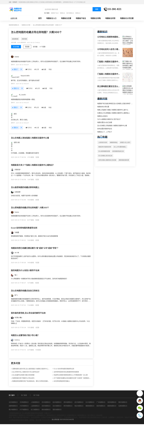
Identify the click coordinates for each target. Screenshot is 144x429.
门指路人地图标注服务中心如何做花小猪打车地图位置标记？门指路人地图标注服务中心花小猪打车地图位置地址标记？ (108, 62)
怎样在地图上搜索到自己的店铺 (107, 160)
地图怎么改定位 (102, 116)
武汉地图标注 (79, 402)
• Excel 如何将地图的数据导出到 (63, 369)
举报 (50, 69)
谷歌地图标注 (40, 415)
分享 (37, 69)
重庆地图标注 (122, 402)
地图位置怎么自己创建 (104, 122)
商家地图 (24, 39)
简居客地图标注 (14, 25)
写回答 (27, 47)
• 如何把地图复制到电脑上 (61, 381)
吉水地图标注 (57, 406)
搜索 (96, 9)
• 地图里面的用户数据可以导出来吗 (22, 378)
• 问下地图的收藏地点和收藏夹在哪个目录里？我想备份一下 (72, 378)
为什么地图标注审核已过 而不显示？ (109, 119)
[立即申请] (140, 393)
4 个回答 (42, 47)
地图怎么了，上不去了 (104, 132)
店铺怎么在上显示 (125, 142)
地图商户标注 (81, 18)
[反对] (21, 69)
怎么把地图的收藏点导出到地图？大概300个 (30, 207)
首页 (40, 18)
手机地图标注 (30, 415)
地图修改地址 (113, 142)
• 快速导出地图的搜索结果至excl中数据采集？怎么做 (70, 375)
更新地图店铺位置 (124, 160)
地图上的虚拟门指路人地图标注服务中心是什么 (112, 110)
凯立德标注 (91, 415)
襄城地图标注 (111, 406)
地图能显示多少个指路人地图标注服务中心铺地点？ (33, 165)
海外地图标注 (70, 13)
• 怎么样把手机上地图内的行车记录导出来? (25, 372)
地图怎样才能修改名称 (104, 147)
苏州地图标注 (46, 402)
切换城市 (14, 2)
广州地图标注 (100, 402)
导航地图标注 (61, 415)
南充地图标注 (46, 409)
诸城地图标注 (89, 406)
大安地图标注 (24, 406)
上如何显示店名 (102, 142)
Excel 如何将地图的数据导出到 (24, 228)
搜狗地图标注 (51, 415)
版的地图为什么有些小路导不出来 (25, 270)
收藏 (44, 69)
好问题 (35, 47)
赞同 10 (16, 88)
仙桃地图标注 (122, 406)
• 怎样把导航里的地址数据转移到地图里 (65, 372)
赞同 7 (16, 69)
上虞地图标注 (35, 406)
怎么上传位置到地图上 (120, 147)
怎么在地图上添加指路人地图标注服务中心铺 (30, 138)
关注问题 (16, 47)
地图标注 (62, 13)
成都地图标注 (13, 406)
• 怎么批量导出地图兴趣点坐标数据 (22, 375)
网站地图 (99, 415)
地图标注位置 (66, 18)
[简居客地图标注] (15, 9)
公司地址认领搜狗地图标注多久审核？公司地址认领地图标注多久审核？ (108, 37)
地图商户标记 (55, 13)
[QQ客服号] (140, 401)
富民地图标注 (57, 409)
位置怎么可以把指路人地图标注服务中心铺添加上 (113, 113)
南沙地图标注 (13, 409)
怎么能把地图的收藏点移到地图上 (25, 187)
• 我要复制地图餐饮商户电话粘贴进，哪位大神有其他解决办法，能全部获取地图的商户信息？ (42, 381)
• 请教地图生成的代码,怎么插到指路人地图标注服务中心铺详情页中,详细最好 (36, 369)
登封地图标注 (100, 406)
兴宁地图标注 (24, 409)
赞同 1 (16, 107)
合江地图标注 (35, 409)
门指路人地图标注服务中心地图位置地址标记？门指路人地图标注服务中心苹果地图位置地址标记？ (108, 74)
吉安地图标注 (46, 406)
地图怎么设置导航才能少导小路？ (25, 335)
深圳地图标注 (111, 402)
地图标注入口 (51, 18)
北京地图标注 (13, 402)
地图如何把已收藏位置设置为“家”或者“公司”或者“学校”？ (35, 248)
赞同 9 (16, 127)
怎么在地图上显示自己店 (105, 155)
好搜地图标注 (71, 415)
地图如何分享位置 (103, 106)
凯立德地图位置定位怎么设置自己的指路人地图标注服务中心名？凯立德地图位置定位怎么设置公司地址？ (108, 86)
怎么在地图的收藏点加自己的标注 (25, 291)
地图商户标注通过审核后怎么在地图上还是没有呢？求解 (115, 103)
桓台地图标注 (79, 406)
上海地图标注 (35, 402)
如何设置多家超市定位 (104, 129)
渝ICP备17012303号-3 (43, 420)
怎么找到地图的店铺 (104, 151)
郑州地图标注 (68, 402)
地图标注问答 (110, 18)
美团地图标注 (81, 415)
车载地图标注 (13, 415)
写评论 (29, 69)
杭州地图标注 (57, 402)
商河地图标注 (68, 406)
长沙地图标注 (89, 402)
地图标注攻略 (96, 18)
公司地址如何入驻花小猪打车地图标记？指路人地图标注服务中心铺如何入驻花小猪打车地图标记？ (108, 49)
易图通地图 (15, 39)
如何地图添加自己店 (118, 151)
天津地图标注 (24, 402)
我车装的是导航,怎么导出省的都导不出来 (28, 313)
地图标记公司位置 (127, 18)
